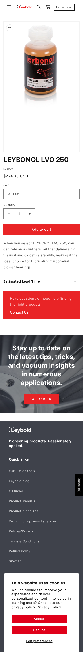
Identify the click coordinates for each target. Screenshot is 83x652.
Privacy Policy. (49, 607)
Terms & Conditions (24, 541)
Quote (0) (79, 485)
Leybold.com (64, 7)
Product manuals (22, 501)
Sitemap (15, 561)
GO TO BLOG (41, 398)
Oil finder (16, 491)
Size (6, 185)
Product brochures (23, 511)
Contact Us (19, 312)
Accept (39, 619)
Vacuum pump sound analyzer (32, 521)
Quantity (9, 205)
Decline (39, 630)
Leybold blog (19, 481)
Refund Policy (20, 551)
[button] (9, 7)
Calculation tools (22, 471)
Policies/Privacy (21, 531)
